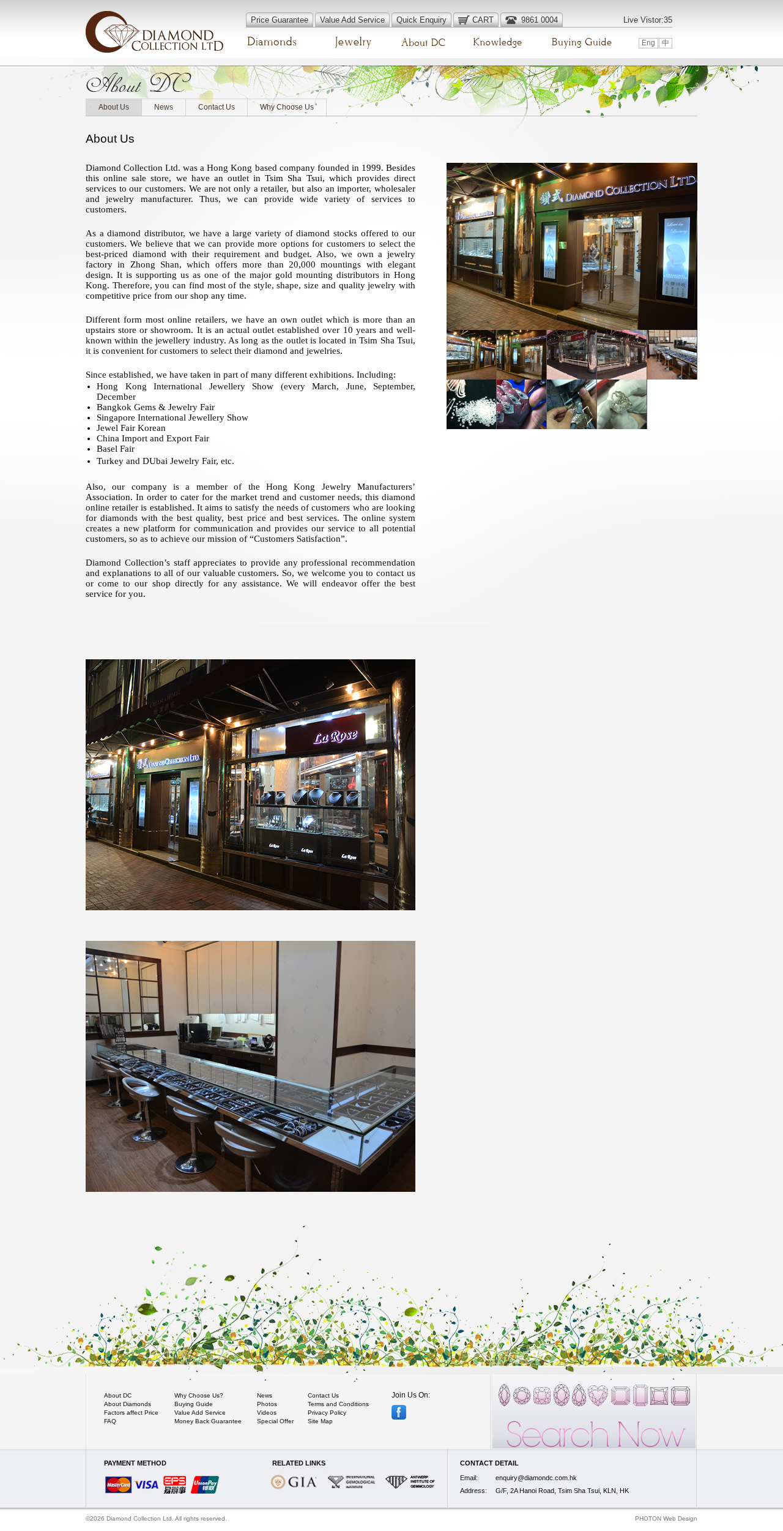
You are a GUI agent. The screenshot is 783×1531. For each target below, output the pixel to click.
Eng (648, 43)
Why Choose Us (287, 107)
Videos (266, 1412)
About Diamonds (127, 1404)
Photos (267, 1404)
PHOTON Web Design (666, 1518)
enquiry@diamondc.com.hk (536, 1477)
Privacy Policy (327, 1412)
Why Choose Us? (198, 1395)
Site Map (320, 1421)
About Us (113, 107)
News (163, 107)
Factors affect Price (131, 1412)
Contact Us (216, 107)
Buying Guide (193, 1404)
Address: (473, 1490)
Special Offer (275, 1421)
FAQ (110, 1421)
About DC (118, 1395)
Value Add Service (200, 1412)
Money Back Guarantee (208, 1421)
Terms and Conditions (338, 1404)
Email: (469, 1477)
